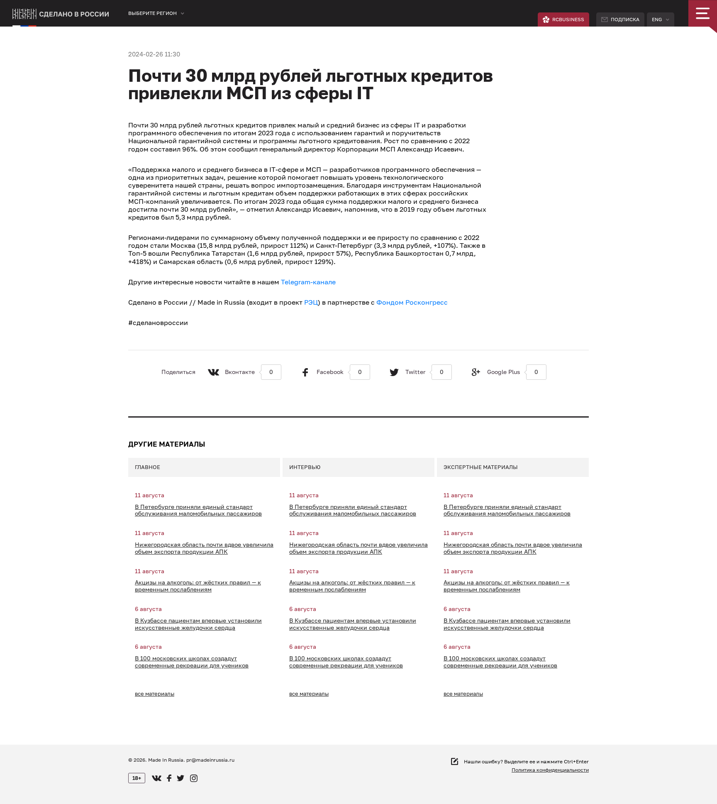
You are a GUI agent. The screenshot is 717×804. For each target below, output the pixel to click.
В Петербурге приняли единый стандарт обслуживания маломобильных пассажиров (198, 510)
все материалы (154, 693)
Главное (147, 467)
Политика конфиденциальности (550, 770)
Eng (657, 19)
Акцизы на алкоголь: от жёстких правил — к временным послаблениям (198, 586)
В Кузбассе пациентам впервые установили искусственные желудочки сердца (198, 624)
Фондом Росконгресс (412, 302)
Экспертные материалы (481, 467)
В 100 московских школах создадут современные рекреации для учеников (192, 662)
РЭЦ (311, 302)
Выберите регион (152, 13)
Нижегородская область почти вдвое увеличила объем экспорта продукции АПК (204, 548)
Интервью (304, 467)
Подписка (625, 19)
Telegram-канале (308, 282)
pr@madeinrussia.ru (210, 760)
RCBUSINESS (568, 19)
